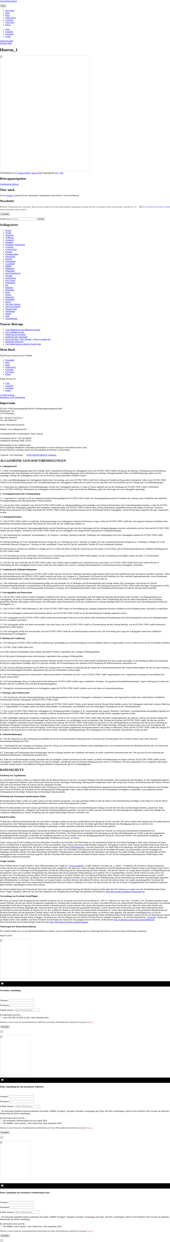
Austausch (9, 240)
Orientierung (10, 278)
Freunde (8, 252)
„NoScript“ (151, 917)
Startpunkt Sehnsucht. (14, 342)
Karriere (8, 259)
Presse (8, 25)
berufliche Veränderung (15, 245)
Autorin (9, 195)
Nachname (4, 1005)
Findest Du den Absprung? (16, 337)
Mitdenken (9, 268)
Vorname (4, 1000)
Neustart (8, 276)
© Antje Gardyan (7, 395)
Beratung (9, 242)
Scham (8, 295)
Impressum (4, 397)
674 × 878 (59, 173)
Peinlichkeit (10, 283)
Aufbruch (9, 237)
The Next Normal (12, 306)
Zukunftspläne (11, 318)
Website (90, 1022)
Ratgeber (9, 287)
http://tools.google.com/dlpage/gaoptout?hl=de (125, 891)
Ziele (7, 316)
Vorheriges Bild (6, 41)
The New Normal (12, 304)
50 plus (8, 233)
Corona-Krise (11, 249)
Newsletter (9, 10)
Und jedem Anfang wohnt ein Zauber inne (23, 344)
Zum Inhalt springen (8, 1)
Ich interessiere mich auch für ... (13, 1118)
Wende (8, 314)
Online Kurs (10, 18)
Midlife (8, 266)
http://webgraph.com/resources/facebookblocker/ (134, 920)
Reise (7, 292)
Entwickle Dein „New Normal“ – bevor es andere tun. (28, 339)
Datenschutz (20, 397)
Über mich (9, 22)
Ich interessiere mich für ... (11, 1015)
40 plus (8, 230)
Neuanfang (10, 271)
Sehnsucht (9, 297)
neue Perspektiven (13, 273)
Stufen (8, 302)
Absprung (9, 235)
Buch (7, 15)
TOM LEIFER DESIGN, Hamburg (41, 455)
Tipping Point (11, 309)
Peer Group (10, 280)
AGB (12, 397)
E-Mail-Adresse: (7, 1010)
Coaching (9, 20)
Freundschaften (11, 254)
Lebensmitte (10, 261)
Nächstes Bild (6, 43)
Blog (7, 13)
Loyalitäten (10, 264)
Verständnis (10, 311)
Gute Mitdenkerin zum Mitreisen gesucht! (22, 330)
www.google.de (76, 866)
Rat (6, 285)
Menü (3, 6)
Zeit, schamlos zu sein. (14, 332)
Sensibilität (9, 299)
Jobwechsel (10, 256)
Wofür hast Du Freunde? (15, 334)
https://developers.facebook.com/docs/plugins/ (69, 922)
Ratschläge (9, 290)
